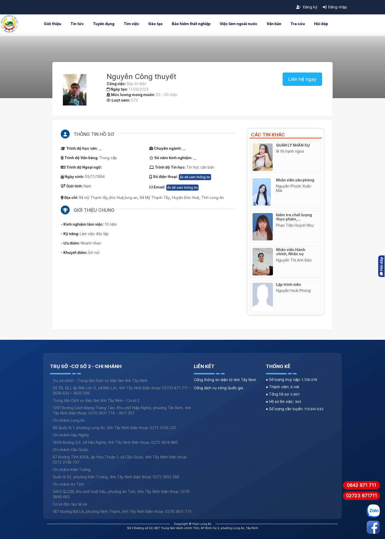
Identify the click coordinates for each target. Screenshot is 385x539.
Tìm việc (131, 23)
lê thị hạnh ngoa (290, 151)
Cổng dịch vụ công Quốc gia (218, 388)
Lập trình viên (288, 284)
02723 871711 (361, 495)
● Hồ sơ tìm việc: (280, 401)
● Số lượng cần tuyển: (285, 409)
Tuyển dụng (103, 23)
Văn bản (274, 23)
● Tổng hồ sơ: (278, 394)
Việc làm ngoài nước (238, 23)
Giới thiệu (52, 23)
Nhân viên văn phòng (295, 180)
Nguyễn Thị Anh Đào (294, 260)
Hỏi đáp (321, 23)
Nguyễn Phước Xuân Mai (293, 188)
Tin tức (77, 23)
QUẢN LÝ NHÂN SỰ (293, 145)
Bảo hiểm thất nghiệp (191, 23)
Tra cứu (297, 23)
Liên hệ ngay (302, 79)
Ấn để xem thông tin (195, 177)
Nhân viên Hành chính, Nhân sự (290, 251)
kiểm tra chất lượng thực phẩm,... (294, 217)
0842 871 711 (361, 485)
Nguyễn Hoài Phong (293, 290)
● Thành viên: (278, 387)
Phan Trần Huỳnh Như (295, 225)
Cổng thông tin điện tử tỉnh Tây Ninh (225, 379)
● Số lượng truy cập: (284, 379)
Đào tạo (155, 23)
